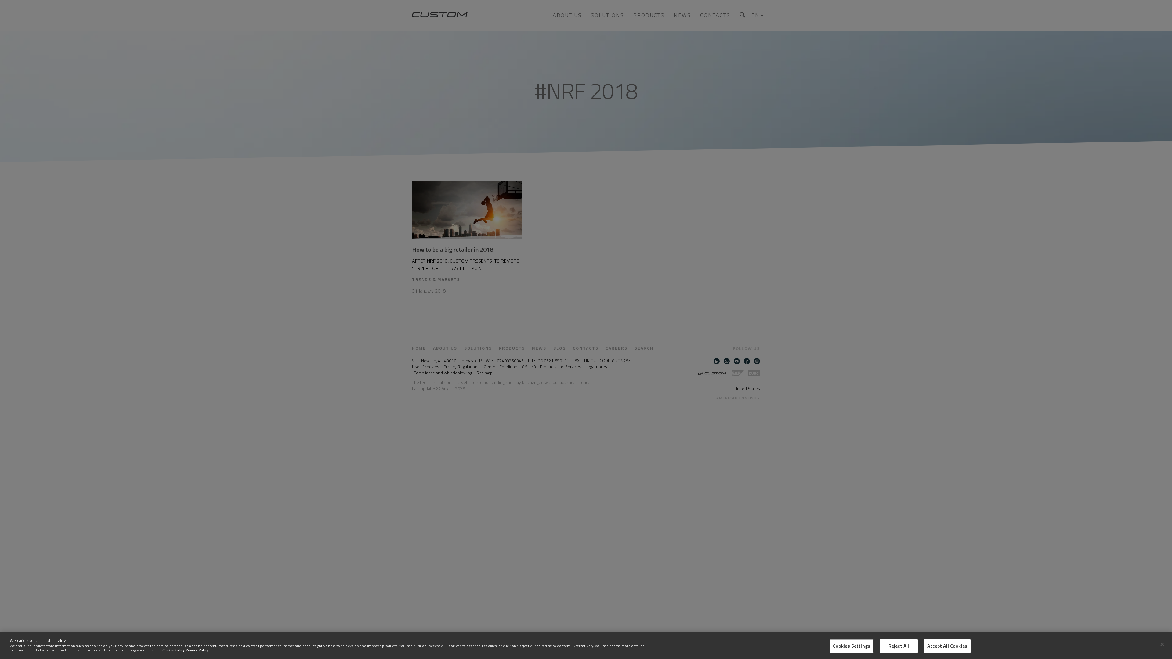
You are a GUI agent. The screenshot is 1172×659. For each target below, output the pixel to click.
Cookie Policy (173, 650)
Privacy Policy (197, 650)
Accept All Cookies (947, 646)
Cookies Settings (851, 646)
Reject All (898, 646)
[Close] (1162, 644)
